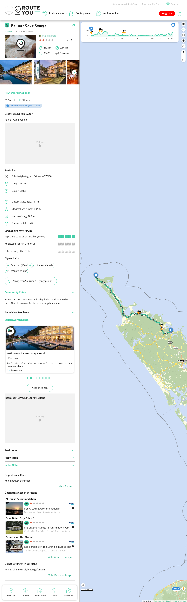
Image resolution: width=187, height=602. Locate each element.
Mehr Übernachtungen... (61, 557)
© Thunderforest (158, 601)
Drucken (25, 595)
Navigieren (10, 595)
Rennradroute (10, 31)
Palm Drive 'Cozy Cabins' (20, 518)
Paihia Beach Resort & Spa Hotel (26, 353)
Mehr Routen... (67, 486)
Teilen (54, 595)
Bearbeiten (68, 595)
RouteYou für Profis (151, 4)
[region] (133, 311)
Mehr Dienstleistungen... (61, 575)
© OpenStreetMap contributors (175, 601)
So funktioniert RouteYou (124, 4)
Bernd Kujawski (49, 35)
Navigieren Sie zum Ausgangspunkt (32, 281)
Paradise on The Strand (19, 537)
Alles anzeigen (40, 387)
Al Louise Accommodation (21, 499)
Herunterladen (40, 595)
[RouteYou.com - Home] (27, 10)
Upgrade (167, 13)
